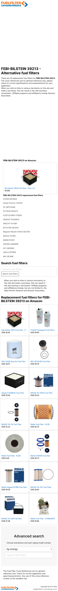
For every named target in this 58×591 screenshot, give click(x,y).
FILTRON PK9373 (10, 211)
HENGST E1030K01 (11, 219)
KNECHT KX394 (10, 223)
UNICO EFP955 (9, 252)
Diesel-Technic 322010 (12, 203)
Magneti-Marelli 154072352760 (16, 232)
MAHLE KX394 (9, 236)
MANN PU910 (9, 240)
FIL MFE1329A (9, 207)
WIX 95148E (8, 256)
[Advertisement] (29, 37)
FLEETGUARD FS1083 (12, 215)
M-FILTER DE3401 (11, 228)
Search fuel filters (10, 274)
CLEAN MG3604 (10, 199)
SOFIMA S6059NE (10, 244)
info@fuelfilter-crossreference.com (45, 589)
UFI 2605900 (8, 248)
